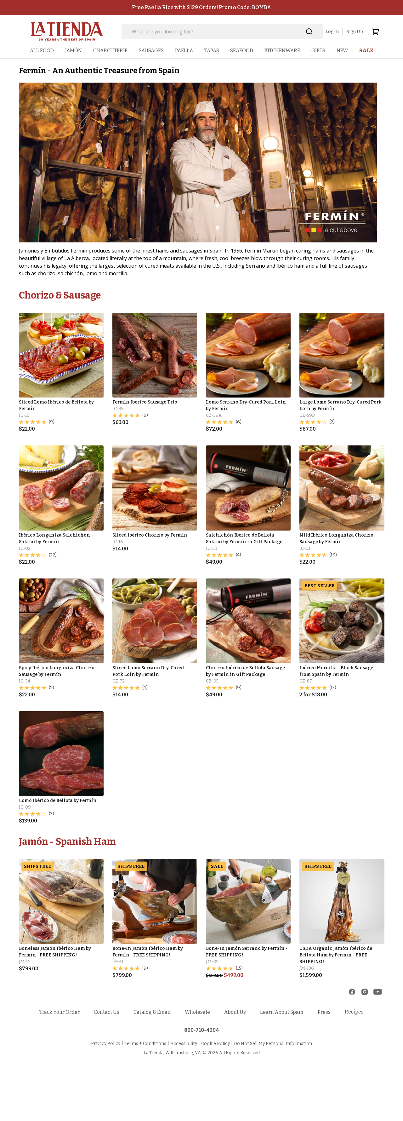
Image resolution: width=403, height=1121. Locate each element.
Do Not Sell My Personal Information (273, 1043)
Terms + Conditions (145, 1043)
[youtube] (377, 992)
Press (324, 1012)
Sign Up (355, 31)
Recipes (354, 1012)
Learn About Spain (282, 1012)
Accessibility (183, 1043)
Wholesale (197, 1012)
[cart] (375, 31)
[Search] (309, 31)
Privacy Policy (105, 1043)
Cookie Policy (215, 1043)
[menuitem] (42, 51)
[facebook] (352, 992)
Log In (332, 31)
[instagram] (364, 992)
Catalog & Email (152, 1012)
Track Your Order (59, 1012)
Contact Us (106, 1012)
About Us (235, 1012)
